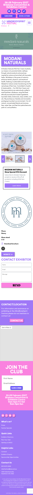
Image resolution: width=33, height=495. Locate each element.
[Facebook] (9, 11)
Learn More (16, 186)
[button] (29, 22)
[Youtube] (19, 11)
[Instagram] (14, 11)
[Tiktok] (24, 11)
